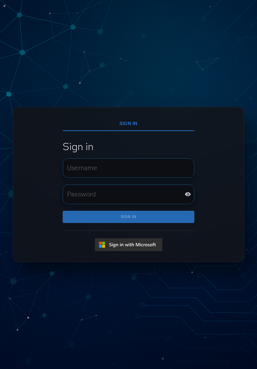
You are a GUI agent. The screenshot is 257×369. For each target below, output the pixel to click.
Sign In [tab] (128, 123)
